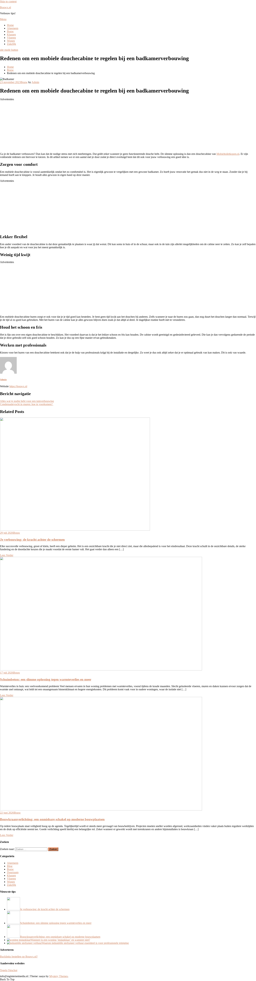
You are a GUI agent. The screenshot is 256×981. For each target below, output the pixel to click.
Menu (3, 19)
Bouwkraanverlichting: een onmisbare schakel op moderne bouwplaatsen (52, 819)
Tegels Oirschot (8, 970)
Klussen (11, 34)
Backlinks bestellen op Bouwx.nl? (19, 956)
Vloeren (11, 37)
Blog (9, 866)
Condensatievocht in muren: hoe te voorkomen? (26, 404)
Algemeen (12, 28)
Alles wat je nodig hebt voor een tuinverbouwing (27, 401)
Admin (35, 82)
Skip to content (8, 1)
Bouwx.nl (5, 7)
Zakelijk (11, 43)
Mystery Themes (58, 976)
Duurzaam (12, 872)
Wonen (11, 40)
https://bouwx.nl (18, 386)
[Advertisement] (104, 125)
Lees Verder (6, 555)
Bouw (10, 31)
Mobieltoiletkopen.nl (227, 153)
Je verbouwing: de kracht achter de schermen (32, 539)
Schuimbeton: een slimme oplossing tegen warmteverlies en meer (45, 679)
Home (10, 25)
